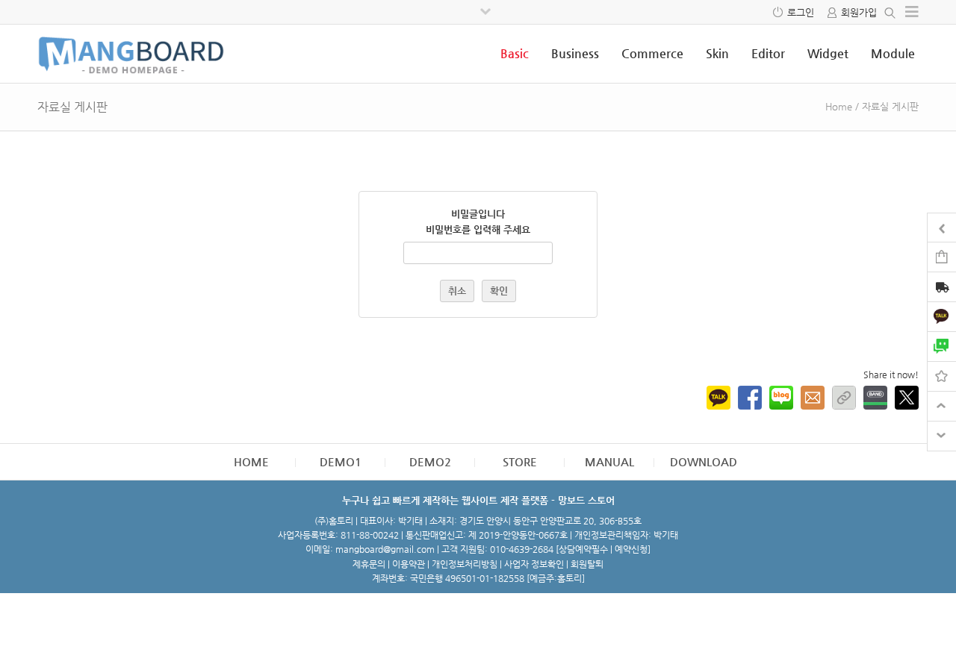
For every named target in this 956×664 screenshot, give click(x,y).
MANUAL (609, 461)
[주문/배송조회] (942, 288)
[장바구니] (942, 256)
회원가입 (859, 12)
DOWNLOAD (703, 461)
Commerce (652, 53)
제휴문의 (369, 564)
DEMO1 (340, 461)
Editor (768, 53)
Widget (827, 53)
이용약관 (408, 564)
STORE (520, 461)
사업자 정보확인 (534, 564)
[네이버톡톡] (942, 346)
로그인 (800, 12)
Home (838, 106)
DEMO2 (430, 461)
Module (893, 53)
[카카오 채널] (942, 316)
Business (575, 53)
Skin (717, 53)
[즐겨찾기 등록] (942, 375)
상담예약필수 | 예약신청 (603, 549)
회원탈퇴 (587, 564)
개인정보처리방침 (464, 564)
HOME (251, 461)
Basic (514, 53)
